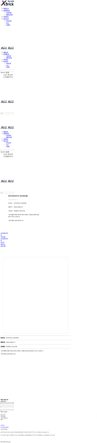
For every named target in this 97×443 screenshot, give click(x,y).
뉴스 (7, 23)
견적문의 (6, 17)
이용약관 (3, 425)
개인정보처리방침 (5, 427)
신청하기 (2, 413)
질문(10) (3, 244)
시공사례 (8, 12)
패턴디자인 (9, 15)
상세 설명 (3, 237)
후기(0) (2, 242)
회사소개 (6, 19)
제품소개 (6, 8)
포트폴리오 (6, 10)
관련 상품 (3, 246)
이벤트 (8, 25)
